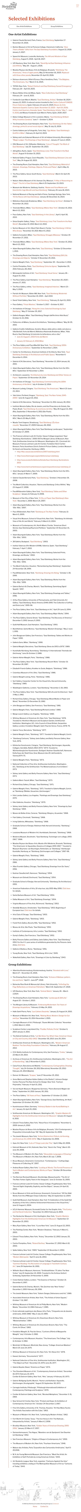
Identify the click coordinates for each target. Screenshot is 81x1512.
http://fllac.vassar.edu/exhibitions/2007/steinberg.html (38, 452)
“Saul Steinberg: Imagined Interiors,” (46, 287)
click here (21, 945)
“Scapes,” (33, 1075)
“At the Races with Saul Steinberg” (26, 197)
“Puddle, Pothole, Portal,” (49, 1029)
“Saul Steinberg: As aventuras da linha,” (38, 409)
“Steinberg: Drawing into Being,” (47, 573)
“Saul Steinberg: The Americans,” (46, 389)
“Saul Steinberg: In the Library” (43, 215)
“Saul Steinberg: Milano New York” (44, 208)
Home (35, 1506)
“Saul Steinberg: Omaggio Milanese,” (47, 235)
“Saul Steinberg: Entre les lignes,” (45, 266)
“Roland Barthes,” (39, 1243)
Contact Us (44, 1506)
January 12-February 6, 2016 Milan (30, 341)
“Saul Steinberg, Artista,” (47, 100)
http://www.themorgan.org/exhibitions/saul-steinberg (38, 456)
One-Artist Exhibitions (24, 26)
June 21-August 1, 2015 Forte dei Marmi (32, 337)
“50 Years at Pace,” (33, 1096)
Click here (66, 888)
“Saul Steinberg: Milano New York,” (44, 242)
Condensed (56, 1503)
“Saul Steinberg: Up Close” (53, 201)
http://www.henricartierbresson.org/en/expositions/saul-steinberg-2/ (44, 467)
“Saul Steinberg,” (47, 249)
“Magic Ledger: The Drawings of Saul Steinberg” (31, 140)
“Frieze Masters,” (29, 304)
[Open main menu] (77, 6)
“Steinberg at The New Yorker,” (47, 512)
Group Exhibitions (57, 26)
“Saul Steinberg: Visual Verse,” (46, 273)
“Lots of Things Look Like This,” (41, 1143)
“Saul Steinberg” (48, 174)
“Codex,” (62, 1052)
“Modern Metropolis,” (21, 1257)
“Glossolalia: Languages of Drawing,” (57, 1154)
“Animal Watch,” (46, 991)
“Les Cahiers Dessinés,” (41, 1012)
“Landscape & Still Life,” (57, 998)
